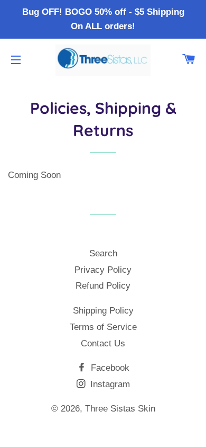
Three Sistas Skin (120, 409)
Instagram (109, 384)
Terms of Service (103, 327)
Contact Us (103, 343)
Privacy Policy (103, 270)
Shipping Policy (103, 311)
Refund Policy (103, 286)
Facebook (108, 368)
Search (103, 253)
